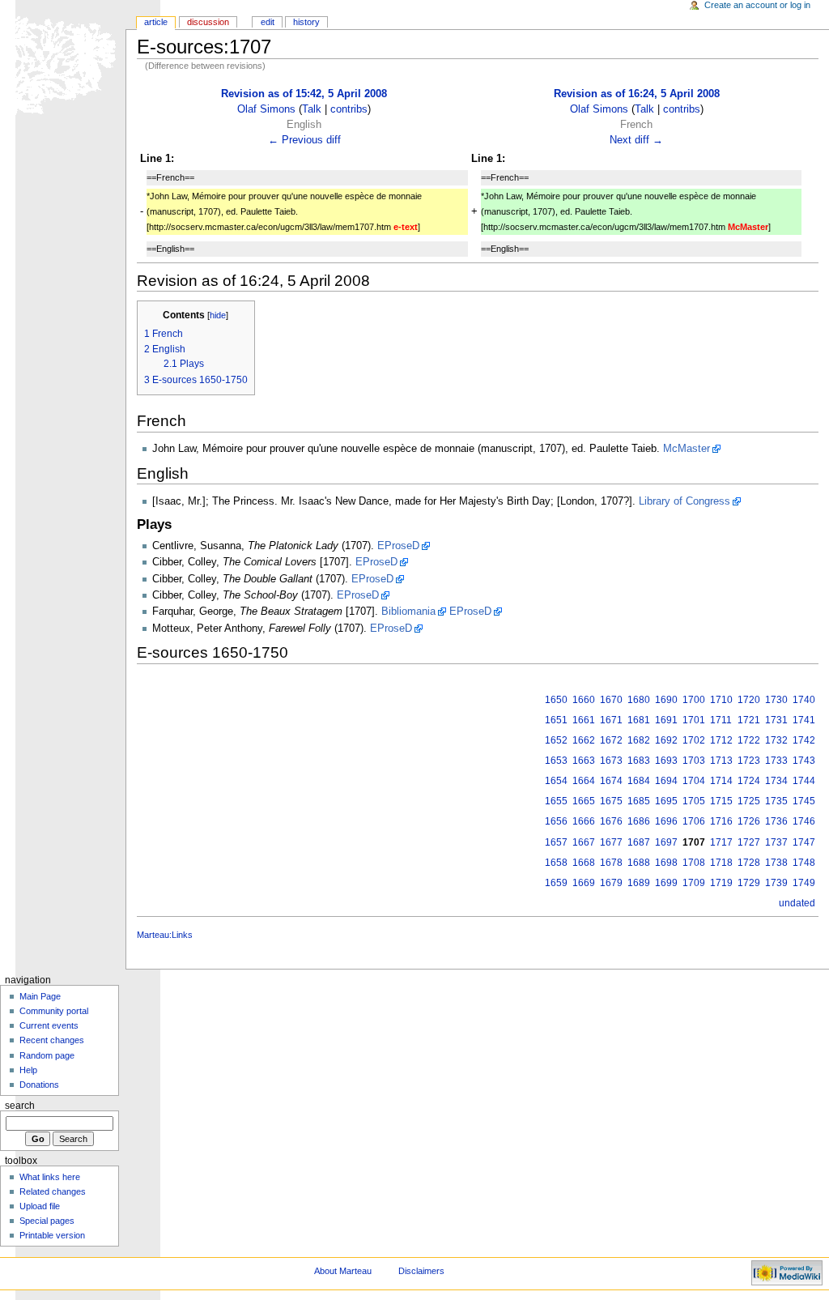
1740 (804, 699)
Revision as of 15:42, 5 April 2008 (304, 94)
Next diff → (636, 140)
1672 (611, 740)
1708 (693, 862)
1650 (556, 699)
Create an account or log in (757, 5)
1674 (611, 780)
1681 (638, 720)
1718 (721, 862)
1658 (556, 862)
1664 (583, 780)
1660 (583, 699)
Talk (311, 109)
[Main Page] (62, 63)
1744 (804, 780)
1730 (776, 699)
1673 (611, 760)
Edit (267, 22)
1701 (693, 720)
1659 (556, 883)
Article (156, 22)
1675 (611, 801)
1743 (804, 760)
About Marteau (343, 1271)
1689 (638, 883)
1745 (804, 801)
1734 (776, 780)
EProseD (398, 546)
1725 (749, 801)
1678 (611, 862)
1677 (611, 842)
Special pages (46, 1220)
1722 (749, 740)
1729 (749, 883)
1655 (556, 801)
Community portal (53, 1011)
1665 (583, 801)
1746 (804, 821)
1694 (666, 780)
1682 (638, 740)
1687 (638, 842)
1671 (611, 720)
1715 (721, 801)
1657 (556, 842)
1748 (804, 862)
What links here (49, 1177)
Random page (46, 1055)
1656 (556, 821)
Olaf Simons (266, 109)
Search (20, 1105)
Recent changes (51, 1040)
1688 (638, 862)
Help (28, 1070)
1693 (666, 760)
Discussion (208, 22)
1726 (749, 821)
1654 (556, 780)
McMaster (686, 448)
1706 (693, 821)
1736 (776, 821)
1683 (638, 760)
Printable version (52, 1235)
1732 (776, 740)
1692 (666, 740)
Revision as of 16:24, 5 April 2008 (637, 94)
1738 (776, 862)
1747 (804, 842)
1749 (804, 883)
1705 (693, 801)
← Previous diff (304, 140)
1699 (666, 883)
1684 (638, 780)
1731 (776, 720)
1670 (611, 699)
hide (218, 315)
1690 (666, 699)
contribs (349, 109)
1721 (749, 720)
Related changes (52, 1191)
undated (797, 903)
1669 (583, 883)
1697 (666, 842)
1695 (666, 801)
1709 (693, 883)
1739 (776, 883)
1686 (638, 821)
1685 (638, 801)
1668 (583, 862)
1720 (749, 699)
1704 (693, 780)
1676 (611, 821)
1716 (721, 821)
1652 (556, 740)
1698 (666, 862)
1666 (583, 821)
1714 (721, 780)
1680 (638, 699)
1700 (693, 699)
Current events (49, 1025)
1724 (749, 780)
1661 (583, 720)
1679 (611, 883)
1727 (749, 842)
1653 (556, 760)
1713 (721, 760)
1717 (721, 842)
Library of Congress (684, 501)
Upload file (39, 1206)
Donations (39, 1084)
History (306, 22)
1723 (749, 760)
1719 (721, 883)
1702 (693, 740)
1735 (776, 801)
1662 (583, 740)
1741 (804, 720)
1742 (804, 740)
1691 (666, 720)
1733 (776, 760)
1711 (721, 720)
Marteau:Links (165, 935)
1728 (749, 862)
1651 (556, 720)
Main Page (40, 996)
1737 (776, 842)
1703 (693, 760)
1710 (721, 699)
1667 (583, 842)
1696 (666, 821)
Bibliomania (408, 611)
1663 (583, 760)
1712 (721, 740)
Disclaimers (421, 1271)
